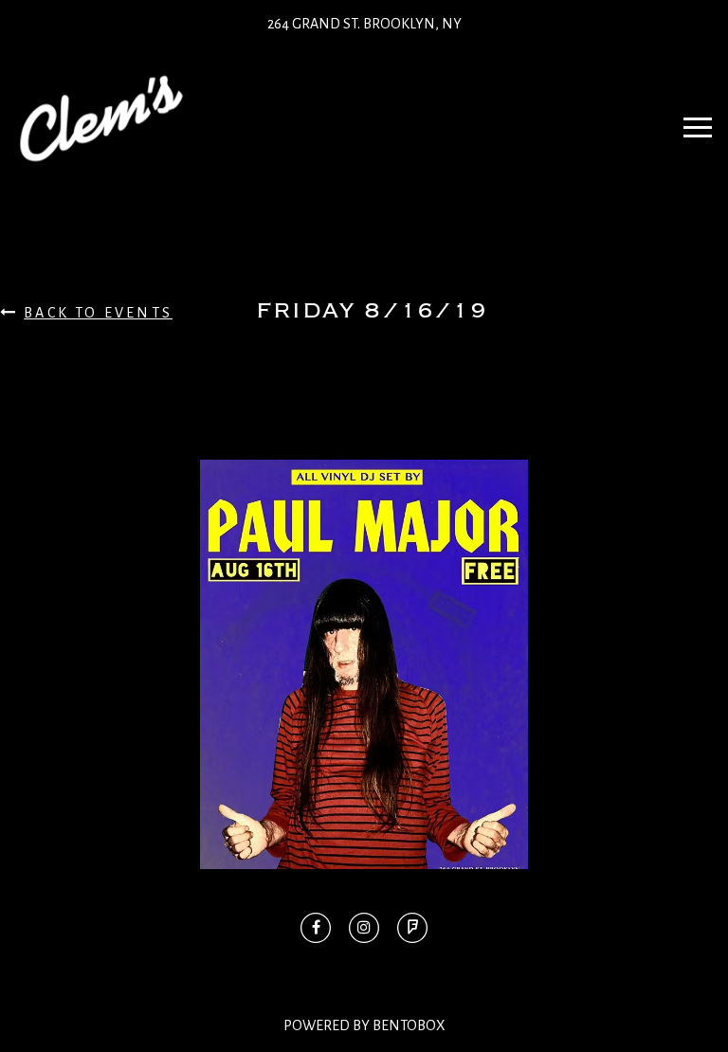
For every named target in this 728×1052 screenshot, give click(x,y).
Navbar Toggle (697, 118)
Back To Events (98, 312)
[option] (364, 664)
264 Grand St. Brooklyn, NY (364, 23)
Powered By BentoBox (364, 1025)
